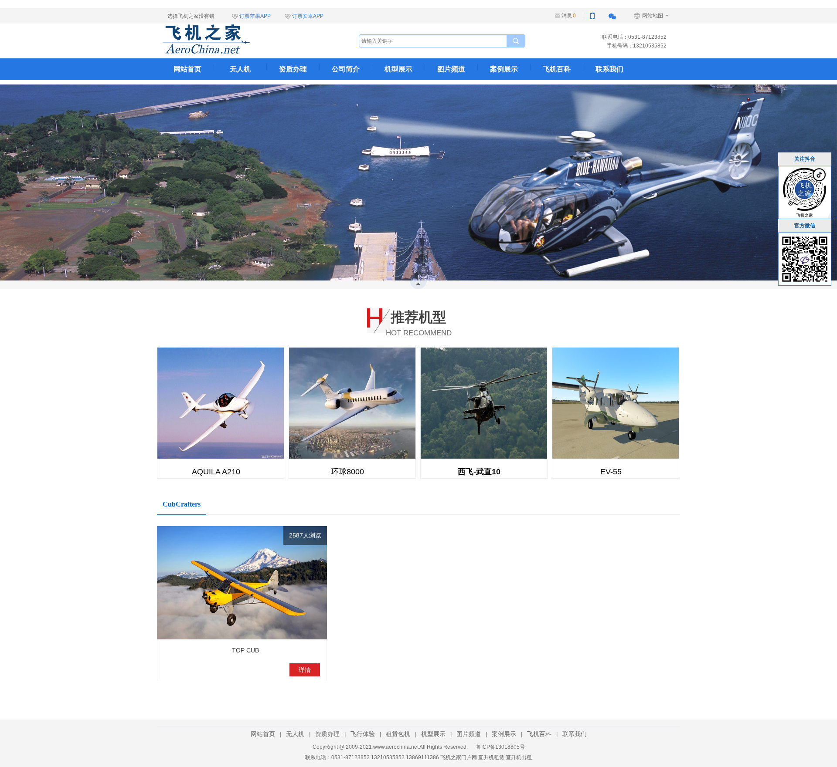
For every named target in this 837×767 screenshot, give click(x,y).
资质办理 (293, 69)
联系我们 (609, 69)
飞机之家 (249, 39)
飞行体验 (362, 733)
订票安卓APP (307, 16)
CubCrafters (182, 504)
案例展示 (504, 69)
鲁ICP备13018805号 (500, 747)
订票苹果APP (255, 16)
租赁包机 (398, 733)
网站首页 (187, 69)
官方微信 (804, 226)
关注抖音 (804, 159)
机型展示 (398, 69)
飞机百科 (557, 69)
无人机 (240, 69)
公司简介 (346, 69)
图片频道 (451, 69)
